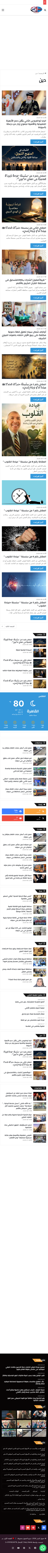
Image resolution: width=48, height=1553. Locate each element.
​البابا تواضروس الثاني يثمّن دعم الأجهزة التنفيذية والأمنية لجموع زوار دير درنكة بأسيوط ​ (26, 124)
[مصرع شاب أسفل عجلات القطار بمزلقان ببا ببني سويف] (39, 751)
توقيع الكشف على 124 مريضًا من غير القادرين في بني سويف (19, 929)
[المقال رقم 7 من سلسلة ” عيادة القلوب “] (24, 492)
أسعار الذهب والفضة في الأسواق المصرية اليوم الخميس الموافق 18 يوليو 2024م (24, 1470)
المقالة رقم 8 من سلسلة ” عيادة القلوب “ (24, 462)
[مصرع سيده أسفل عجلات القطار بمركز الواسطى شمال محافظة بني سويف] (39, 792)
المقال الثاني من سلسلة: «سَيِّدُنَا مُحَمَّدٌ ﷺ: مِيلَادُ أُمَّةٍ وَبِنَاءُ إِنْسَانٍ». (24, 229)
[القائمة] (3, 10)
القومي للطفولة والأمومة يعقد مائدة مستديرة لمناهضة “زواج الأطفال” (18, 1136)
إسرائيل (35, 1491)
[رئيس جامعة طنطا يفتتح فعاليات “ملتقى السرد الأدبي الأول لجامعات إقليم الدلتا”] (39, 782)
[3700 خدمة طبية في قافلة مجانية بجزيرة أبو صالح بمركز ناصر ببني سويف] (39, 920)
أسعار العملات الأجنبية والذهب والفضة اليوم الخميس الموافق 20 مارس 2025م (24, 1475)
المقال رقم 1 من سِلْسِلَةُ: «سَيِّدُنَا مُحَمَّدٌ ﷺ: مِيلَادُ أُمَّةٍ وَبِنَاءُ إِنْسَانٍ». (24, 386)
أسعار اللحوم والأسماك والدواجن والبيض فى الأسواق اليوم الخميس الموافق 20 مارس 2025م (25, 1481)
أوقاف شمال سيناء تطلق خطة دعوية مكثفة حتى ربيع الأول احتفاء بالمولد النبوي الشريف (24, 335)
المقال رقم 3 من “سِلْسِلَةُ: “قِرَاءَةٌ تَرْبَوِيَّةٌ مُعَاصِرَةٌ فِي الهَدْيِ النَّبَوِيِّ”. (25, 177)
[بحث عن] (45, 10)
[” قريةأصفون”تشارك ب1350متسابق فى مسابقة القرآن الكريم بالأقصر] (24, 262)
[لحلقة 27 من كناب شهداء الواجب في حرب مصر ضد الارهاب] (9, 1424)
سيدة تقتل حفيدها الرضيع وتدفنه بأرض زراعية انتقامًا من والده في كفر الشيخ (18, 877)
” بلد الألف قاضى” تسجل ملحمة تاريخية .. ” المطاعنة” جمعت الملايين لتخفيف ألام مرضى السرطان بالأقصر (17, 1106)
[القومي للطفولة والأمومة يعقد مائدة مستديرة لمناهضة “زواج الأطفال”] (39, 1138)
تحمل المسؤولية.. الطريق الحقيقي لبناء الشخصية (18, 1126)
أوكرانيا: (42, 1491)
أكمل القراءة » (38, 142)
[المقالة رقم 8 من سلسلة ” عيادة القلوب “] (24, 429)
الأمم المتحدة (25, 1491)
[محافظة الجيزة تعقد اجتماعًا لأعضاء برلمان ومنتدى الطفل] (39, 972)
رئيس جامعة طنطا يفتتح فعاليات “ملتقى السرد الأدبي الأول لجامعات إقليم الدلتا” (17, 780)
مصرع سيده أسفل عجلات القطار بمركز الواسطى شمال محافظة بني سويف (18, 790)
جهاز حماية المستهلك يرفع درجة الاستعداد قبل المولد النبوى (17, 950)
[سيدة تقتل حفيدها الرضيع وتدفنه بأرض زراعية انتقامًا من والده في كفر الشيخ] (39, 878)
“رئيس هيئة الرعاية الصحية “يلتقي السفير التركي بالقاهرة (17, 897)
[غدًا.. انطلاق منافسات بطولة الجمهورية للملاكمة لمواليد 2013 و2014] (9, 1415)
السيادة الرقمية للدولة (24, 650)
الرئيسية (42, 73)
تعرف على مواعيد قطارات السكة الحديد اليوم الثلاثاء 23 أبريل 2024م (25, 1495)
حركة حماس (41, 1499)
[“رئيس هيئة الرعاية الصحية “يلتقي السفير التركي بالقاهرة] (39, 899)
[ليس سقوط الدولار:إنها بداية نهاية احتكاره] (39, 673)
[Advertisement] (24, 41)
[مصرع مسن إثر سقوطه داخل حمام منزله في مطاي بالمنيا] (39, 868)
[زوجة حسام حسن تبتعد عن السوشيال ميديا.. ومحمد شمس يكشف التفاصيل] (39, 1096)
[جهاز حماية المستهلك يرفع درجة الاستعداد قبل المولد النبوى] (39, 951)
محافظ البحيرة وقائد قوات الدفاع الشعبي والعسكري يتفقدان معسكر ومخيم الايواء (17, 960)
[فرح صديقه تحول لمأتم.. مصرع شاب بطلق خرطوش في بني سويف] (39, 761)
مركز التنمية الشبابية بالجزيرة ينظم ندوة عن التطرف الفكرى (17, 1116)
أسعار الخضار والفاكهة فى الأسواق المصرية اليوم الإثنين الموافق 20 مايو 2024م (24, 1455)
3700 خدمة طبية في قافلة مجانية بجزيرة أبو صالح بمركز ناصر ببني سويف (17, 919)
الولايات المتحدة (14, 1491)
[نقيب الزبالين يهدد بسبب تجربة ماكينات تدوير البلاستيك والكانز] (24, 1415)
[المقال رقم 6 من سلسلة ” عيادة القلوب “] (24, 538)
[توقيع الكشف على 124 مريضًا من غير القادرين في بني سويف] (39, 931)
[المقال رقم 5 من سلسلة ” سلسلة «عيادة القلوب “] (24, 584)
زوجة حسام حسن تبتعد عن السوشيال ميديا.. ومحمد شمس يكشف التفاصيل (18, 1094)
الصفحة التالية (10, 626)
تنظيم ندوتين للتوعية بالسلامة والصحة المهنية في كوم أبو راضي (18, 770)
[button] (42, 1547)
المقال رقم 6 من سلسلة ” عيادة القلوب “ (25, 556)
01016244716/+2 (11, 1542)
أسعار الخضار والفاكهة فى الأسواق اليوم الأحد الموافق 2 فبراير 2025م (24, 1459)
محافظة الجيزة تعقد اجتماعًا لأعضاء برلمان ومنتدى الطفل (17, 970)
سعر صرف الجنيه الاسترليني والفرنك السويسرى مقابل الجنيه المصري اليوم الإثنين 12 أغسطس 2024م (24, 1503)
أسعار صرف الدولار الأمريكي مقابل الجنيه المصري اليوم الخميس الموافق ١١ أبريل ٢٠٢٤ (26, 1486)
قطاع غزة (42, 1514)
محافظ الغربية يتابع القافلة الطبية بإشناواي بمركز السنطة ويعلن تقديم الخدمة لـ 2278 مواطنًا (19, 909)
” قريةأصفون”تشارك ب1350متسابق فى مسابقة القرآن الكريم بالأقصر (25, 281)
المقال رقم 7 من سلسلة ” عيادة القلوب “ (25, 510)
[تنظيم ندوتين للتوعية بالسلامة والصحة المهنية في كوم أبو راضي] (39, 771)
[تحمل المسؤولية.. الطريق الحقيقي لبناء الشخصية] (39, 1128)
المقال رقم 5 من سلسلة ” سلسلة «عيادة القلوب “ (25, 604)
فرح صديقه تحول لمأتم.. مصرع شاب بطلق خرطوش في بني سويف (17, 759)
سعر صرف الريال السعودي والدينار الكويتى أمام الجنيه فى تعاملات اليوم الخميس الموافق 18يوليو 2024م (24, 1509)
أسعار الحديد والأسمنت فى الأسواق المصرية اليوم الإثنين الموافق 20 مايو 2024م (24, 1449)
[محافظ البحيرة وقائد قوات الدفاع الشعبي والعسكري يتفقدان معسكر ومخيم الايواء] (39, 962)
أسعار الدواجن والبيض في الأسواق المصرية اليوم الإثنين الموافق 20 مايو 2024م (24, 1464)
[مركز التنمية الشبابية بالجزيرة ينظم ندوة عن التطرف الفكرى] (39, 1118)
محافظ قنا (33, 1514)
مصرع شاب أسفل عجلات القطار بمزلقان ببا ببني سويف (17, 749)
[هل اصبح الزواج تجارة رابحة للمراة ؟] (39, 982)
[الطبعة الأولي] (36, 9)
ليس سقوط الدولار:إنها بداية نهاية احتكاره (17, 670)
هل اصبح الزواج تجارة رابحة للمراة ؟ (20, 979)
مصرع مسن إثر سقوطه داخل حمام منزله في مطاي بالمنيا (18, 866)
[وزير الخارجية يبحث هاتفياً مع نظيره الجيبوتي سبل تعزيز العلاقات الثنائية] (24, 1424)
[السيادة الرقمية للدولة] (39, 653)
